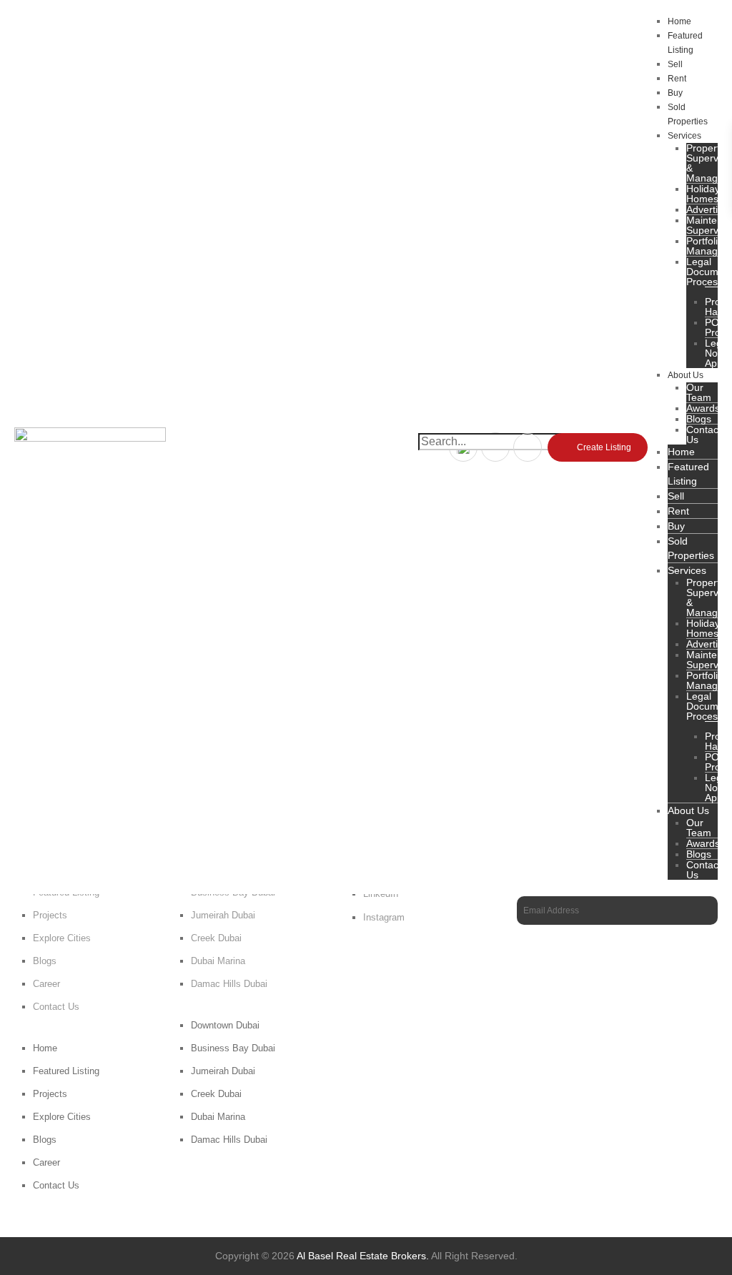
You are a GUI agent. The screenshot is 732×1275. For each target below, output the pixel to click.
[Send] (703, 911)
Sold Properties (688, 114)
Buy (675, 93)
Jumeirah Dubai (223, 915)
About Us (685, 375)
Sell (675, 64)
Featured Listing (685, 43)
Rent (677, 79)
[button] (495, 455)
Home (679, 21)
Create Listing (604, 447)
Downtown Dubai (225, 1025)
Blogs (44, 961)
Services (684, 136)
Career (46, 983)
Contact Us (703, 434)
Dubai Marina (218, 961)
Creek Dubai (216, 938)
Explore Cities (62, 938)
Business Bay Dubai (233, 1048)
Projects (50, 915)
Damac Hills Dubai (229, 983)
